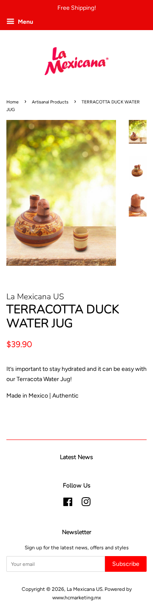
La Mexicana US (84, 589)
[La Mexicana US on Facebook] (68, 504)
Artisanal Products (50, 102)
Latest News (76, 457)
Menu (25, 21)
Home (12, 102)
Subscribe (125, 564)
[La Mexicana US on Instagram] (86, 504)
